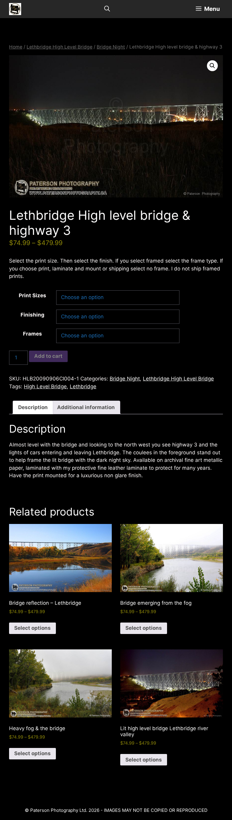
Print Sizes (32, 295)
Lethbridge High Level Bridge (59, 47)
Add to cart (48, 356)
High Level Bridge (45, 386)
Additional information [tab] (86, 407)
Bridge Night (111, 47)
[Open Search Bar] (107, 9)
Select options (32, 628)
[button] (212, 65)
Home (15, 47)
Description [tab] (33, 407)
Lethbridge (83, 386)
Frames (32, 334)
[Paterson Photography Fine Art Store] (15, 9)
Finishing (32, 315)
